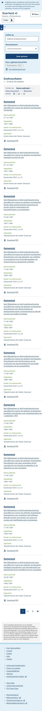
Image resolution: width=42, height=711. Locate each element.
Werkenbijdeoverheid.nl (15, 703)
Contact (9, 651)
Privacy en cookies (13, 668)
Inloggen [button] (5, 20)
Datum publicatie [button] (23, 88)
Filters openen (1, 25)
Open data (10, 683)
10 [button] (14, 94)
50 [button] (24, 94)
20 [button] (19, 94)
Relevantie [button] (28, 91)
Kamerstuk (9, 101)
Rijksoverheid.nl (12, 698)
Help (8, 656)
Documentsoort (12, 44)
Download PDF (12, 141)
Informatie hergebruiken (15, 665)
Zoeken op (10, 35)
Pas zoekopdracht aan (17, 69)
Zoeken (9, 659)
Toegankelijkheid (12, 671)
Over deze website (13, 648)
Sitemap (9, 674)
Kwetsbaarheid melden (15, 676)
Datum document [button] (12, 91)
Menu (36, 14)
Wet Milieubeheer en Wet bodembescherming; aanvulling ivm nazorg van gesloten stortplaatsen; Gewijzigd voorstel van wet (22, 155)
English (9, 653)
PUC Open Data (12, 688)
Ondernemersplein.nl (14, 700)
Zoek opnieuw (21, 56)
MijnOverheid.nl (12, 695)
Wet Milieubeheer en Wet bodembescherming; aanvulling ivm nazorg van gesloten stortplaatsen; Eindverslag (22, 107)
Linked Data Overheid (14, 686)
